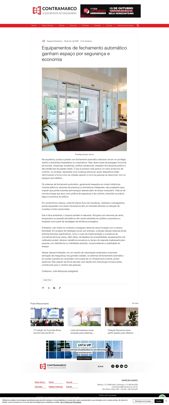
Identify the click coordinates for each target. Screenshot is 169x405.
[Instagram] (112, 366)
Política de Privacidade (107, 395)
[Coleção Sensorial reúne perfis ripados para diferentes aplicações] (121, 317)
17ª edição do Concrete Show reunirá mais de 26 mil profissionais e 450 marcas (47, 331)
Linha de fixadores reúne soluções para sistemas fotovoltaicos (82, 331)
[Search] (137, 25)
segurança (47, 280)
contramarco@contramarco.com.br (125, 387)
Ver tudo (135, 303)
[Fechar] (166, 401)
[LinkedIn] (121, 366)
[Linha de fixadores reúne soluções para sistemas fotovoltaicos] (84, 317)
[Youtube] (125, 366)
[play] (135, 6)
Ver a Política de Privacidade (70, 402)
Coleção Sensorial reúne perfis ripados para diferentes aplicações (121, 331)
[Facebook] (117, 366)
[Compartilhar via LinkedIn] (54, 288)
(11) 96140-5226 (131, 385)
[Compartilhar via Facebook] (43, 288)
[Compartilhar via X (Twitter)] (48, 288)
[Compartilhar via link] (60, 288)
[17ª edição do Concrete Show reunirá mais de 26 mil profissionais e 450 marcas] (47, 317)
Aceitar (159, 401)
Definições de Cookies (143, 401)
